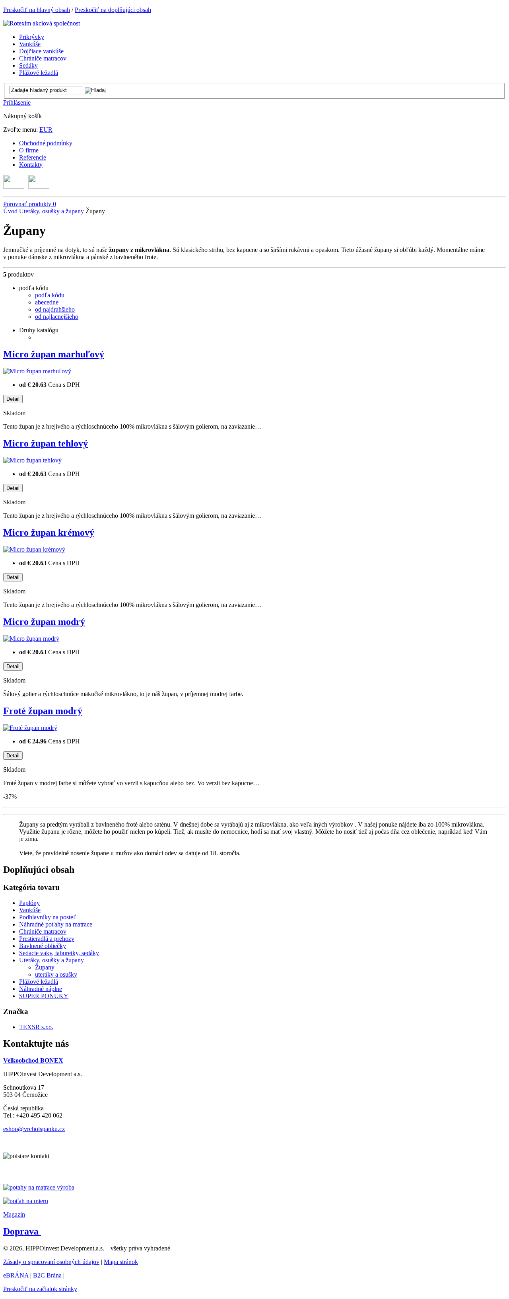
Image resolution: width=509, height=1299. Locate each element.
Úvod (10, 211)
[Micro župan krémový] (34, 549)
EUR (45, 129)
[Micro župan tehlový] (32, 460)
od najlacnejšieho (56, 316)
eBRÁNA (16, 1275)
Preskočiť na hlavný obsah (36, 9)
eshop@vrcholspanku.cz (34, 1128)
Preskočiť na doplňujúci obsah (113, 9)
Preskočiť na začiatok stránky (40, 1288)
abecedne (46, 302)
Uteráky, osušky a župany (51, 211)
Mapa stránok (121, 1261)
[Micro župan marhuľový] (37, 371)
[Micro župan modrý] (31, 638)
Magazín (14, 1214)
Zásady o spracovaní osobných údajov (51, 1261)
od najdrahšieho (55, 309)
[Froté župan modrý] (30, 727)
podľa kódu (49, 295)
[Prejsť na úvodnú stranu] (41, 23)
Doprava (22, 1231)
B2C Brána (47, 1275)
